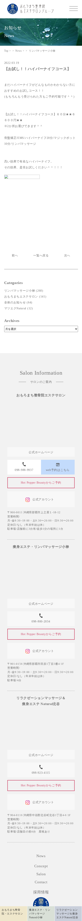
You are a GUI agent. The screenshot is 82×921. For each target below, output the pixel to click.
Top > (7, 50)
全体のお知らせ (15, 302)
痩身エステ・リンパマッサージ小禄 (41, 546)
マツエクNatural (15, 308)
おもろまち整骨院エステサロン (41, 395)
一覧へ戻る (41, 255)
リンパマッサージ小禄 (19, 290)
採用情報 (41, 892)
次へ (67, 255)
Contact (41, 882)
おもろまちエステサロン (21, 296)
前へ (15, 255)
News (41, 856)
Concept (41, 866)
